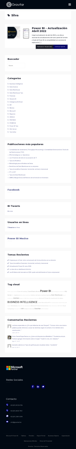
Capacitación (66, 435)
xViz (23, 305)
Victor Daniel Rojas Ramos (20, 336)
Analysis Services (29, 308)
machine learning (46, 295)
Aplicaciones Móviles (30, 441)
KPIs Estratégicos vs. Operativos (19, 155)
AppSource (17, 295)
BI (19, 308)
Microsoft (13, 111)
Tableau (23, 435)
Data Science (14, 87)
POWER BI (13, 123)
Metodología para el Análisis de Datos (21, 163)
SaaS (52, 291)
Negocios (12, 114)
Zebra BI (20, 305)
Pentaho (31, 435)
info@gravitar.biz (15, 422)
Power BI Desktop (22, 291)
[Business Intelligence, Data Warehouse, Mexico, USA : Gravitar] (15, 4)
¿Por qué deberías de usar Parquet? (38, 325)
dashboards (28, 305)
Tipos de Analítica (15, 160)
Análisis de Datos (36, 295)
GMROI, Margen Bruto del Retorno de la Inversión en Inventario (28, 177)
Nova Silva (45, 302)
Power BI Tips (14, 126)
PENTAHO (13, 120)
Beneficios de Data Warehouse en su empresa (23, 166)
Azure (38, 291)
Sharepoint (16, 308)
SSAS (25, 298)
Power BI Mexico (18, 238)
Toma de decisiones (42, 305)
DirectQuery (14, 305)
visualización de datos (56, 298)
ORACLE (12, 117)
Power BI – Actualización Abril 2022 (49, 30)
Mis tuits (10, 211)
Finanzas (12, 96)
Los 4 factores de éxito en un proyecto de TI (23, 158)
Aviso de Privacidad (46, 441)
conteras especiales (18, 325)
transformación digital (56, 302)
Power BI (45, 291)
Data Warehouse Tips (16, 93)
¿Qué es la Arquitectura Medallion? (42, 336)
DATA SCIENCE (44, 308)
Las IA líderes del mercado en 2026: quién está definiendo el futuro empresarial (34, 272)
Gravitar (37, 309)
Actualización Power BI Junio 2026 (20, 266)
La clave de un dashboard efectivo (20, 269)
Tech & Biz (13, 132)
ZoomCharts (32, 291)
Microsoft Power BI (44, 298)
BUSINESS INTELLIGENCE (23, 302)
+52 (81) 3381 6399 (16, 416)
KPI (11, 105)
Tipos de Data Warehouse (17, 175)
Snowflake (27, 295)
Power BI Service (53, 305)
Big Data (23, 295)
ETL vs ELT (12, 172)
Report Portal (41, 435)
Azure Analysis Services (33, 298)
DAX (22, 309)
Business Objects (53, 435)
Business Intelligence (16, 84)
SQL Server (13, 129)
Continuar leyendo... (60, 46)
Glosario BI (13, 99)
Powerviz (22, 298)
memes (16, 298)
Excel (40, 302)
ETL (13, 295)
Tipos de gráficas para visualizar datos (37, 345)
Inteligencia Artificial (16, 102)
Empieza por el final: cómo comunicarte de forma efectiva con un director (33, 260)
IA (14, 291)
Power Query (11, 291)
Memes (12, 108)
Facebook (14, 189)
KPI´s (49, 302)
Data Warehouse (15, 90)
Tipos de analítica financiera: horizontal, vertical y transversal (28, 169)
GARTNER (59, 305)
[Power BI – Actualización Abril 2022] (18, 32)
